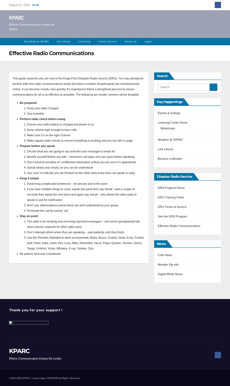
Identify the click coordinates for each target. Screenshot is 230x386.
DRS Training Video (171, 197)
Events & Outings (169, 113)
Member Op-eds (168, 264)
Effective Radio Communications (179, 226)
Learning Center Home (173, 122)
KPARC (16, 17)
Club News (165, 255)
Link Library (165, 149)
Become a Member (170, 158)
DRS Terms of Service (172, 206)
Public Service (107, 41)
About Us (131, 41)
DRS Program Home (171, 187)
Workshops (167, 128)
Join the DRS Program (172, 216)
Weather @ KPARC (170, 139)
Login (148, 41)
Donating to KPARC (36, 41)
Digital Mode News (170, 274)
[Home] (14, 41)
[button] (220, 41)
